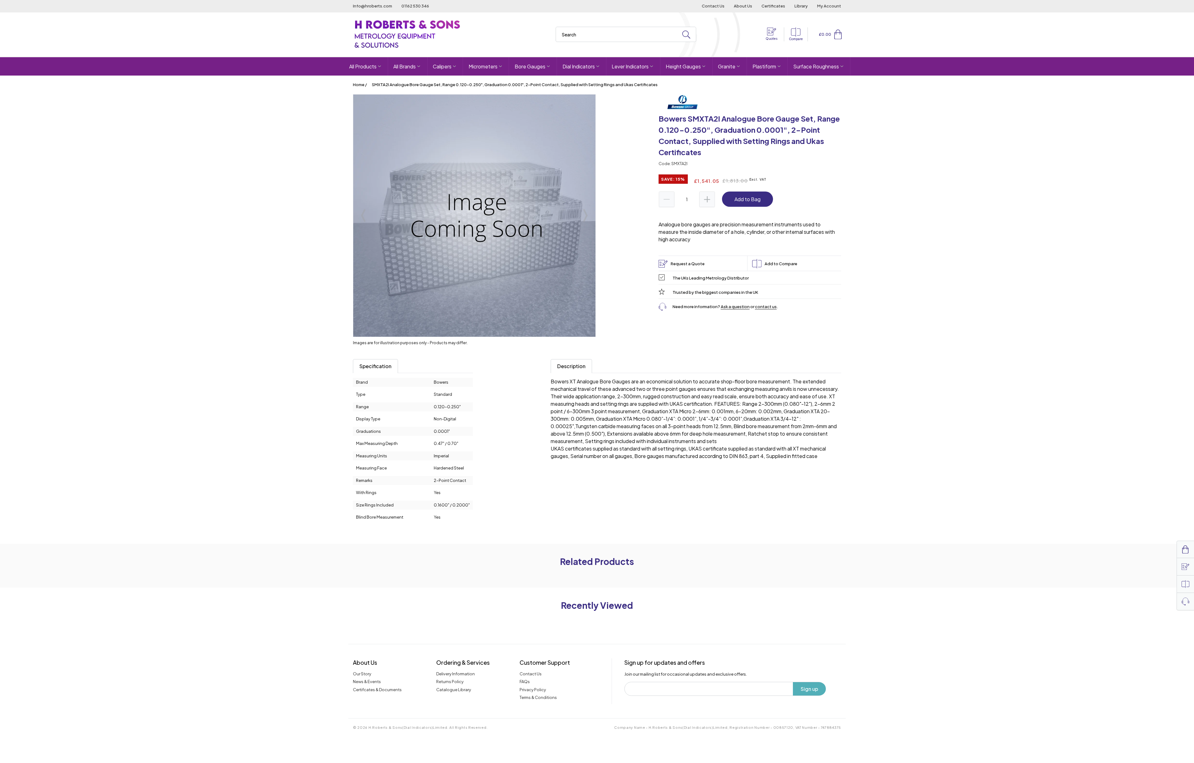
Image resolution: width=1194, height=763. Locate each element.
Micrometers (483, 66)
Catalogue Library (453, 689)
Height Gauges (683, 66)
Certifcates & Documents (377, 689)
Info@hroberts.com (372, 5)
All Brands (404, 66)
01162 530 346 (415, 5)
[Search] (686, 34)
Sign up (809, 689)
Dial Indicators (578, 66)
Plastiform (764, 66)
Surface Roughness (816, 66)
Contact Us (713, 5)
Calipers (442, 66)
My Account (829, 5)
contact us (766, 306)
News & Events (367, 681)
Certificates (773, 5)
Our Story (362, 673)
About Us (743, 5)
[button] (838, 34)
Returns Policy (450, 681)
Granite (726, 66)
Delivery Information (455, 673)
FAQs (525, 681)
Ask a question (735, 306)
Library (801, 5)
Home (358, 84)
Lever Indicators (630, 66)
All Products (363, 66)
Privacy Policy (533, 689)
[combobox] (626, 34)
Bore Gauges (530, 66)
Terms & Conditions (538, 697)
